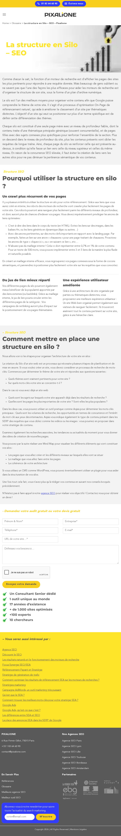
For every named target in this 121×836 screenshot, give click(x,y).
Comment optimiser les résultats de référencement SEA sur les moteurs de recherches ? (50, 680)
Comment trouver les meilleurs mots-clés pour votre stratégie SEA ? (40, 700)
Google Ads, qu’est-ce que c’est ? (21, 710)
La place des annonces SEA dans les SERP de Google (31, 720)
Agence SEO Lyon (71, 746)
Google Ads (9, 705)
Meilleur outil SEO (11, 798)
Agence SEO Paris (71, 741)
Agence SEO (9, 650)
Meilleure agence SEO (14, 792)
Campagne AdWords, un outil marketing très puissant (31, 690)
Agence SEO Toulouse (74, 757)
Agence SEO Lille (71, 752)
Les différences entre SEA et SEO (21, 715)
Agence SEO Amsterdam (75, 768)
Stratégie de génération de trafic (20, 675)
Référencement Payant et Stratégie (22, 670)
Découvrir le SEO (12, 655)
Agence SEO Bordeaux (74, 763)
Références (8, 781)
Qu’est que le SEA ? (13, 695)
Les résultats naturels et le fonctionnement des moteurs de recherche (40, 660)
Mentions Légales (78, 829)
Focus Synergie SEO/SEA (16, 665)
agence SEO (48, 493)
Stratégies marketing (14, 685)
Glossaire (16, 23)
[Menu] (4, 14)
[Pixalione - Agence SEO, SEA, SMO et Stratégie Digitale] (60, 14)
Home (5, 23)
